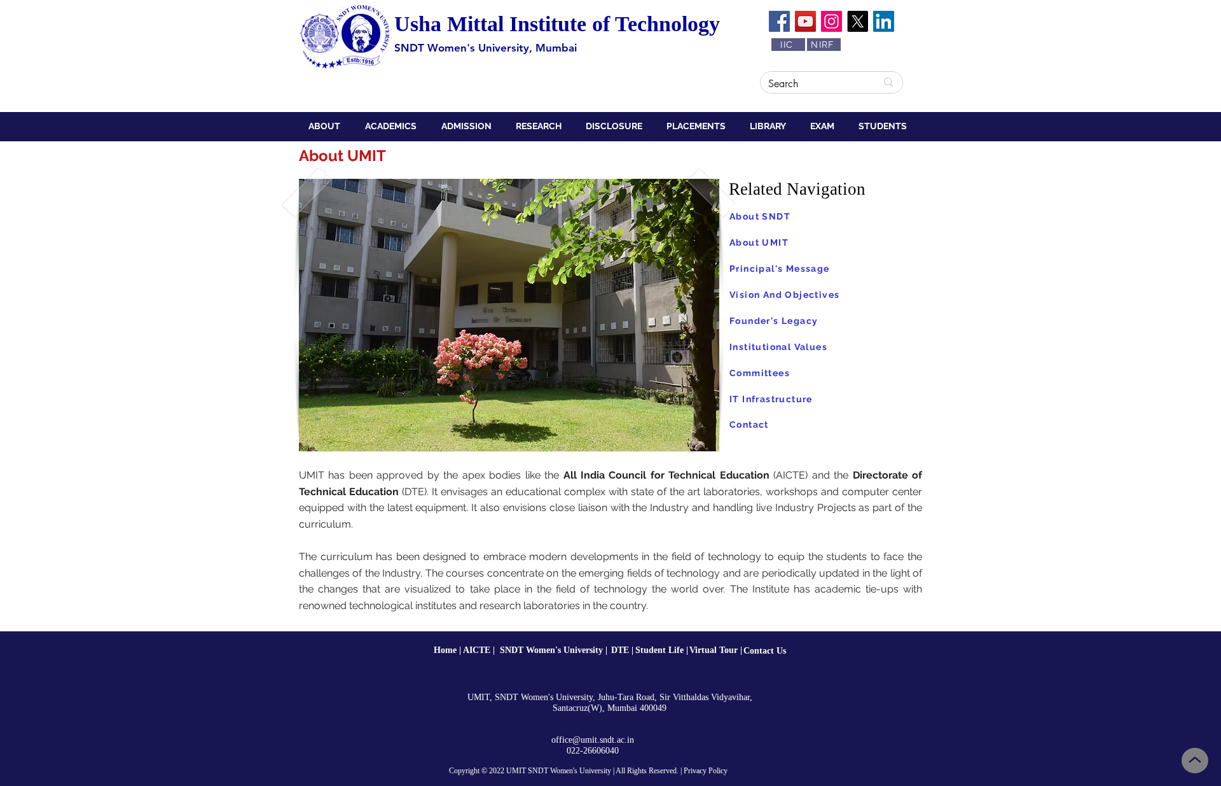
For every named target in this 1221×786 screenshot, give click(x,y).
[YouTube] (805, 21)
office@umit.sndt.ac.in (592, 740)
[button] (327, 126)
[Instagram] (831, 21)
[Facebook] (779, 21)
